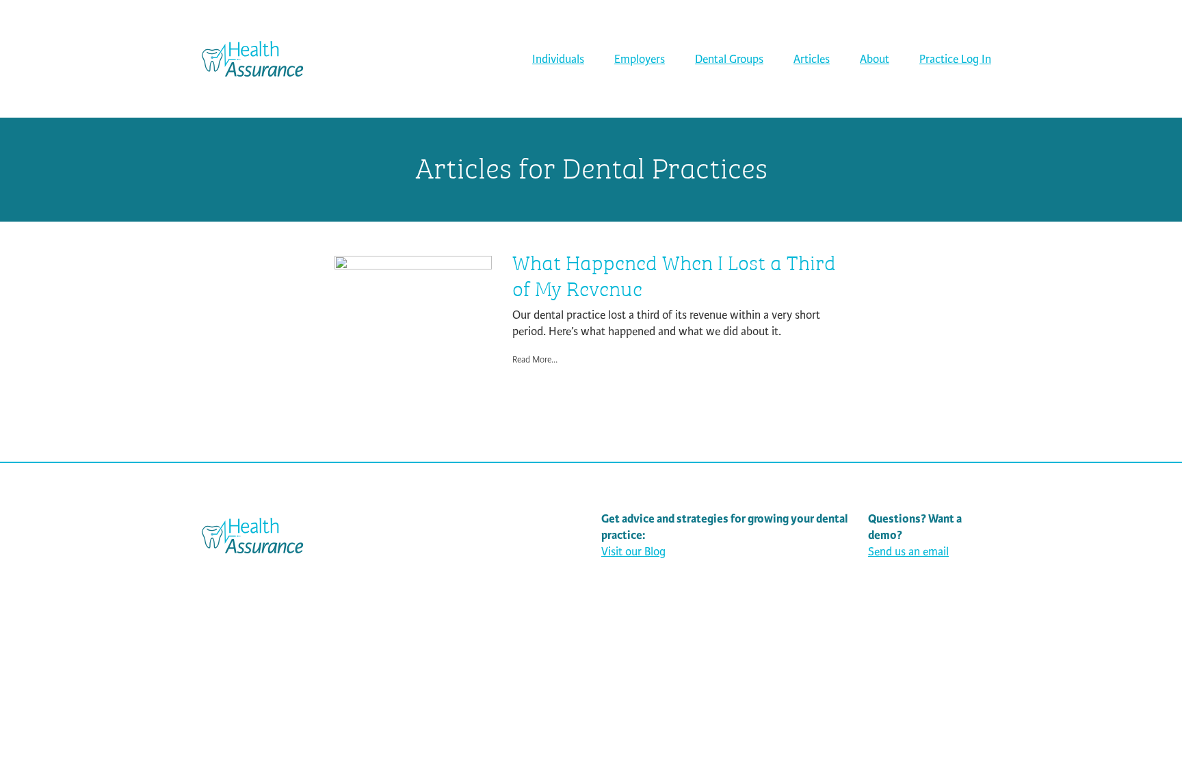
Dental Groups (729, 59)
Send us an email (908, 551)
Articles (811, 59)
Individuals (558, 59)
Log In (955, 59)
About (874, 59)
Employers (639, 59)
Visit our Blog (633, 551)
